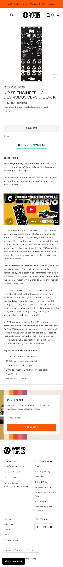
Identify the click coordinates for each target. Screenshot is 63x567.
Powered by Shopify (27, 558)
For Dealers (40, 501)
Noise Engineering (14, 87)
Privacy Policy (11, 540)
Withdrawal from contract (43, 508)
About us (8, 524)
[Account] (58, 15)
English (31, 550)
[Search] (11, 15)
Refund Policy (41, 482)
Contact (8, 529)
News (6, 534)
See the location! (47, 4)
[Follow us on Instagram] (44, 526)
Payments (39, 466)
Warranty (39, 476)
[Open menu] (5, 15)
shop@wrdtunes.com (14, 466)
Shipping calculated (26, 107)
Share (6, 136)
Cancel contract (13, 561)
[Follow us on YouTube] (51, 526)
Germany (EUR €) (13, 550)
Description (11, 158)
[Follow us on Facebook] (37, 526)
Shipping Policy (42, 471)
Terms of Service (42, 487)
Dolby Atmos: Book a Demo (45, 494)
